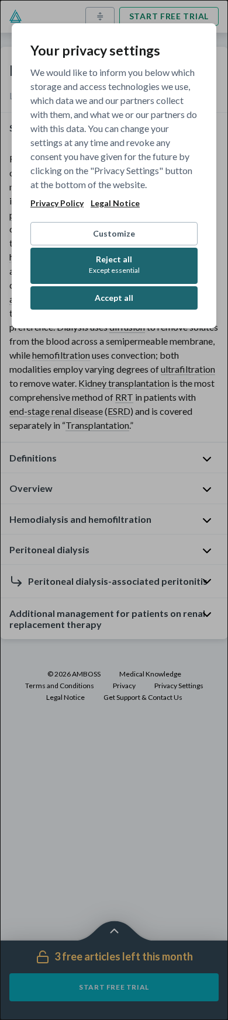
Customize (114, 233)
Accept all (114, 298)
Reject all (114, 264)
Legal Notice (115, 203)
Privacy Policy (57, 203)
